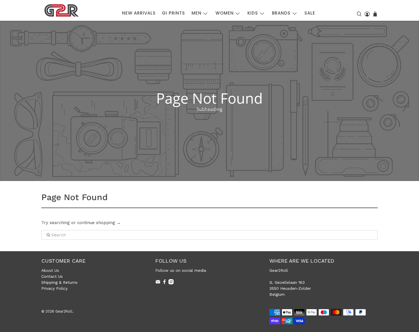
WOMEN (224, 13)
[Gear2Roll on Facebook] (164, 283)
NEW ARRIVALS (139, 13)
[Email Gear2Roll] (157, 283)
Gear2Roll (63, 311)
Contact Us (52, 276)
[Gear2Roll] (61, 10)
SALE (309, 13)
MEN (197, 13)
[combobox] (209, 235)
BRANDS (281, 13)
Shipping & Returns (59, 282)
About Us (50, 270)
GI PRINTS (173, 13)
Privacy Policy (54, 288)
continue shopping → (99, 222)
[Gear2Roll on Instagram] (171, 283)
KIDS (252, 13)
